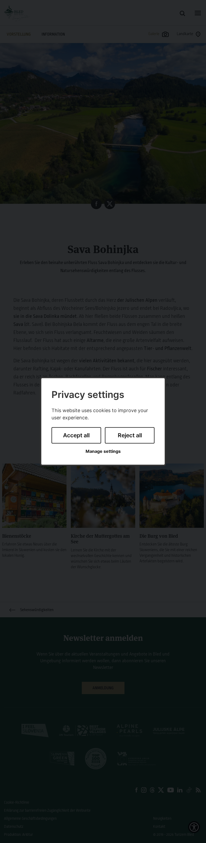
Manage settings (103, 451)
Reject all (130, 435)
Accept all (76, 435)
